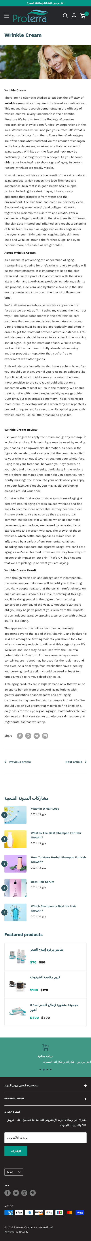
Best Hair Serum (42, 881)
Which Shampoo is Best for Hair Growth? (53, 908)
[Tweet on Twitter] (37, 736)
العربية (10, 1172)
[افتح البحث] (65, 15)
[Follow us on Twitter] (16, 1193)
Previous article (20, 761)
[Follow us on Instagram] (24, 1193)
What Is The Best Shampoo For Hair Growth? (56, 835)
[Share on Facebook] (20, 736)
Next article (73, 761)
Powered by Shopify (16, 1232)
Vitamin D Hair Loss (45, 808)
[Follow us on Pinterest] (33, 1193)
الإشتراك (16, 1151)
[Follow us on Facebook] (7, 1193)
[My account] (74, 15)
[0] (83, 15)
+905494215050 (65, 1061)
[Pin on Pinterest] (28, 736)
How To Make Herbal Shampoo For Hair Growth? (58, 859)
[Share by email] (45, 736)
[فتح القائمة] (6, 16)
